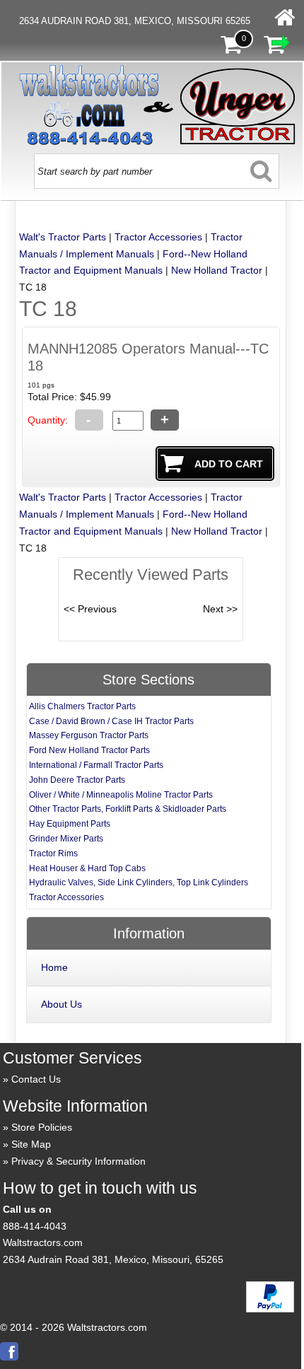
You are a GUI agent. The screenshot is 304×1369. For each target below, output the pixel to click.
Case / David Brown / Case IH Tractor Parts (111, 721)
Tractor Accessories (158, 237)
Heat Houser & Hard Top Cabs (87, 868)
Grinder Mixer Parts (66, 839)
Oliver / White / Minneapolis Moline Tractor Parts (121, 795)
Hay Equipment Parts (69, 824)
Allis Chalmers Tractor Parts (82, 706)
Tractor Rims (53, 853)
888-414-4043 (34, 1226)
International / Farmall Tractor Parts (96, 765)
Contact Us (36, 1079)
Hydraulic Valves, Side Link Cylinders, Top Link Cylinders (138, 882)
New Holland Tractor (216, 270)
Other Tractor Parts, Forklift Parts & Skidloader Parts (127, 809)
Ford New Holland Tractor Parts (89, 750)
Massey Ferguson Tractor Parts (88, 735)
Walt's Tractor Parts (62, 237)
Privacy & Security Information (78, 1161)
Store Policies (41, 1127)
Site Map (31, 1144)
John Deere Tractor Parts (77, 780)
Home (54, 967)
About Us (61, 1004)
